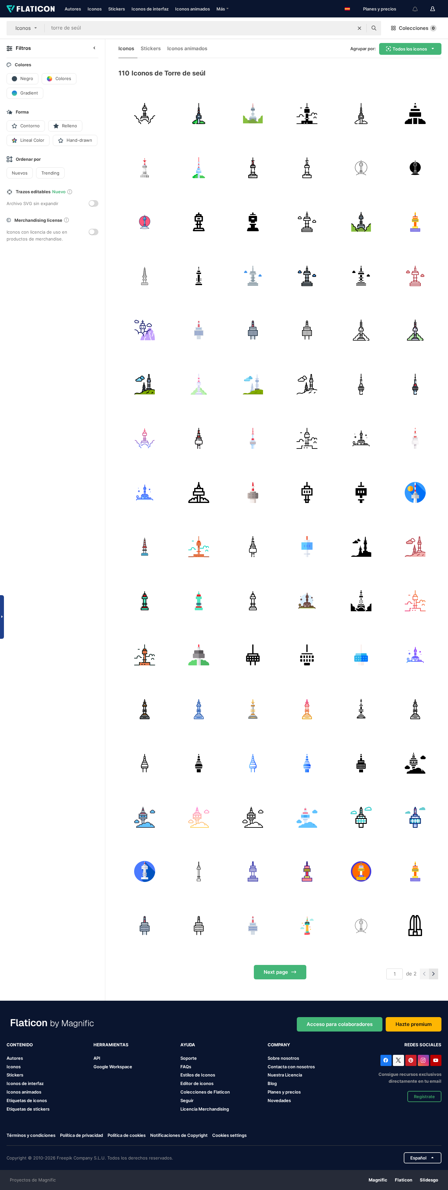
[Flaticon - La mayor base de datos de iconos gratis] (31, 8)
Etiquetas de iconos (27, 1100)
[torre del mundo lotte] (415, 925)
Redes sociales (422, 1044)
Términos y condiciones (31, 1135)
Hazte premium (414, 1024)
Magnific (378, 1179)
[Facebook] (386, 1060)
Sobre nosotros (283, 1058)
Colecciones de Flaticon (205, 1092)
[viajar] (253, 871)
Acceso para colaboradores (340, 1024)
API (96, 1058)
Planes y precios (379, 8)
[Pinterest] (411, 1060)
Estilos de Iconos (197, 1074)
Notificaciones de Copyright (179, 1135)
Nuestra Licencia (285, 1074)
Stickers (116, 8)
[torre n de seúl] (361, 817)
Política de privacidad (81, 1135)
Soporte (188, 1058)
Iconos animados (192, 8)
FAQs (185, 1066)
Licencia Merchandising (204, 1109)
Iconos (95, 8)
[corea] (361, 925)
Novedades (279, 1100)
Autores (73, 8)
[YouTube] (435, 1060)
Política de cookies (127, 1135)
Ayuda (187, 1044)
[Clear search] (359, 28)
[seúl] (199, 871)
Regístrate (424, 1096)
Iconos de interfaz (150, 8)
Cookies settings (229, 1135)
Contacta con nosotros (291, 1066)
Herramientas (111, 1044)
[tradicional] (307, 925)
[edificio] (145, 925)
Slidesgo (429, 1179)
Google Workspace (112, 1066)
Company (279, 1044)
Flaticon (403, 1179)
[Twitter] (398, 1060)
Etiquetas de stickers (28, 1109)
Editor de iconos (197, 1083)
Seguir (186, 1100)
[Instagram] (423, 1060)
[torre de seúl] (145, 113)
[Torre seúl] (145, 871)
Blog (272, 1083)
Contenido (20, 1044)
